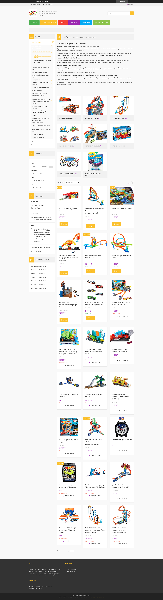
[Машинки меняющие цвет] (95, 161)
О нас (63, 22)
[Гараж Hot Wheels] (95, 105)
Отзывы (33, 145)
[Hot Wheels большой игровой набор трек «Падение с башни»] (122, 515)
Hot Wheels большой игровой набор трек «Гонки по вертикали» (95, 530)
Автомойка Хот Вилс (119, 146)
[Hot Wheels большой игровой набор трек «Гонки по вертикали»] (95, 515)
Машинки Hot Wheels (66, 174)
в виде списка (132, 182)
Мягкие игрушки (37, 90)
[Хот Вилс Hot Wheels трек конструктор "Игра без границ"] (69, 515)
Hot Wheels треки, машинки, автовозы (42, 56)
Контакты (74, 22)
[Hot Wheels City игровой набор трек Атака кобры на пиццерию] (69, 243)
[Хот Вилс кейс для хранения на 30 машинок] (122, 427)
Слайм (34, 115)
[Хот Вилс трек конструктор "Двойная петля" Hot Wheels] (95, 472)
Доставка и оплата (101, 22)
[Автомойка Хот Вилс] (122, 133)
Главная (34, 22)
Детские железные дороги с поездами (42, 61)
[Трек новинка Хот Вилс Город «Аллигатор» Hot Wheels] (95, 337)
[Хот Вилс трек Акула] (95, 133)
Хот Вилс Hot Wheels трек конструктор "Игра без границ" (68, 530)
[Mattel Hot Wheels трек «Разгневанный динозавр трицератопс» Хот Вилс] (69, 337)
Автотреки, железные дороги (41, 52)
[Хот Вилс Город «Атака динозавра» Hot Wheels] (122, 337)
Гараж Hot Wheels (91, 118)
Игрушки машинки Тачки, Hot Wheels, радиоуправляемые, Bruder (41, 101)
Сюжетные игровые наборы (40, 87)
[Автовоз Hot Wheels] (69, 105)
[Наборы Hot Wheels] (69, 133)
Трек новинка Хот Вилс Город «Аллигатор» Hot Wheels (93, 352)
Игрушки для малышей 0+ (40, 72)
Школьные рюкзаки (38, 137)
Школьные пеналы (37, 134)
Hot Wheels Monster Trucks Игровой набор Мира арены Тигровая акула (69, 305)
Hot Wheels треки (118, 118)
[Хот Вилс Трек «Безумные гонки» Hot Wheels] (122, 290)
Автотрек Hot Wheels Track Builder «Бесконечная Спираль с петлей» (94, 211)
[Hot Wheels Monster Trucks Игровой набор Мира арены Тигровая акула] (69, 290)
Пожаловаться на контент (97, 597)
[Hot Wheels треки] (122, 105)
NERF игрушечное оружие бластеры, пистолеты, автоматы (40, 95)
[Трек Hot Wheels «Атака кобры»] (95, 382)
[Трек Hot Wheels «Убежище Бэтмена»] (69, 382)
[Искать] (132, 13)
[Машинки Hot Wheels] (69, 161)
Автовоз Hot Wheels (66, 118)
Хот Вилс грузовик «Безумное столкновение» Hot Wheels (121, 397)
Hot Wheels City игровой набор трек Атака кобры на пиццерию (68, 258)
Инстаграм (86, 22)
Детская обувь (36, 46)
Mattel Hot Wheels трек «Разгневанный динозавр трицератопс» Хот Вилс (68, 352)
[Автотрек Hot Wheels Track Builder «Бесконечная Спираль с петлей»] (95, 196)
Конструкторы (36, 80)
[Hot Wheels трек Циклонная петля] (122, 243)
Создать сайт (39, 1)
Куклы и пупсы (36, 49)
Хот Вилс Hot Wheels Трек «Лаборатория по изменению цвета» (94, 442)
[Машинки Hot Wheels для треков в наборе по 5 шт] (95, 290)
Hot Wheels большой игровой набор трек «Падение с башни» (119, 530)
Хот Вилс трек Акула (92, 146)
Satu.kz (89, 595)
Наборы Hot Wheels (66, 146)
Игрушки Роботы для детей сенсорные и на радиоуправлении (40, 120)
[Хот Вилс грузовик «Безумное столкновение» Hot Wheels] (122, 382)
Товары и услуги (48, 22)
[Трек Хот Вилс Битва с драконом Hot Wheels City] (122, 472)
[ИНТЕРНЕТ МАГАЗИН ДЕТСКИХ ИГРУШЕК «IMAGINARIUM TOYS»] (33, 16)
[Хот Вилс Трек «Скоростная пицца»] (69, 427)
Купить (65, 224)
